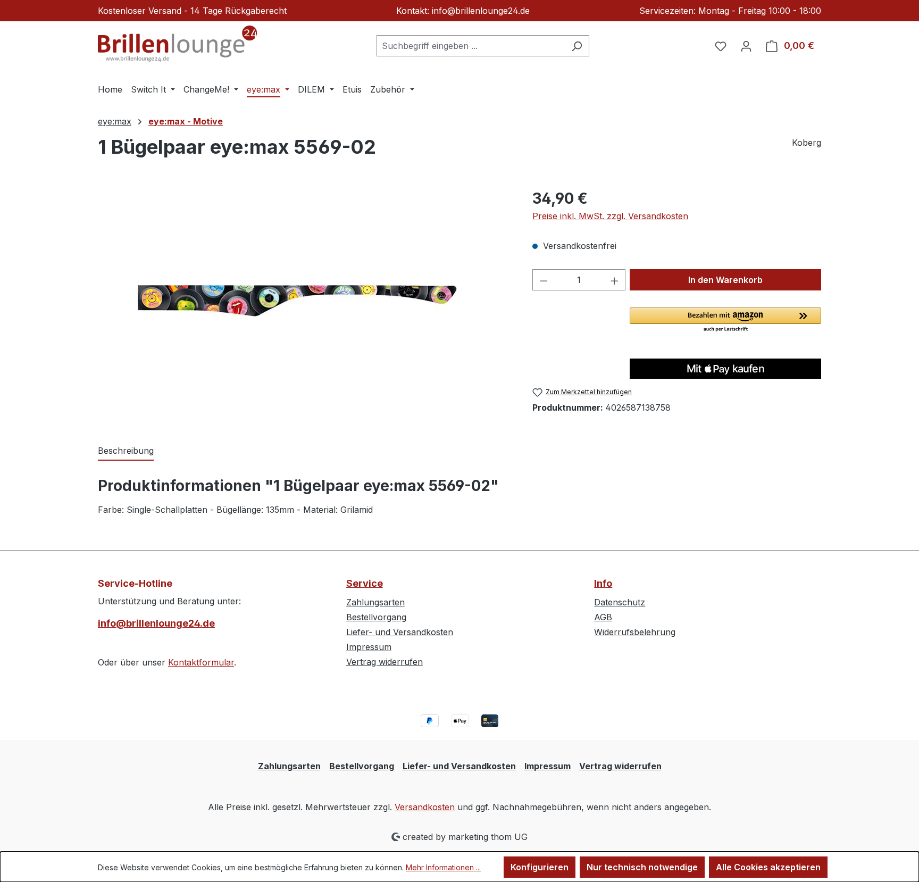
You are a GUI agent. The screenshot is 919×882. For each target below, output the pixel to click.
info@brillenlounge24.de (156, 623)
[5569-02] (304, 301)
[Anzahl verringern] (543, 279)
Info (603, 583)
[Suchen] (576, 45)
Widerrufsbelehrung (634, 632)
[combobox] (471, 45)
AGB (603, 617)
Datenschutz (619, 602)
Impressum (368, 647)
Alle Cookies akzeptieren (768, 867)
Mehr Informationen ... (443, 867)
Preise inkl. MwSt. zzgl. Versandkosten (610, 216)
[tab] (126, 451)
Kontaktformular (201, 662)
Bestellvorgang (376, 617)
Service (364, 583)
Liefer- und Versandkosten (399, 632)
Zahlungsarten (375, 602)
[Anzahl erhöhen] (615, 279)
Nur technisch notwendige (642, 867)
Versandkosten (425, 807)
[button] (725, 320)
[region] (304, 301)
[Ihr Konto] (746, 45)
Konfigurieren (540, 867)
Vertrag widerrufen (384, 661)
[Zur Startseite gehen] (177, 44)
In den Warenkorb (725, 279)
